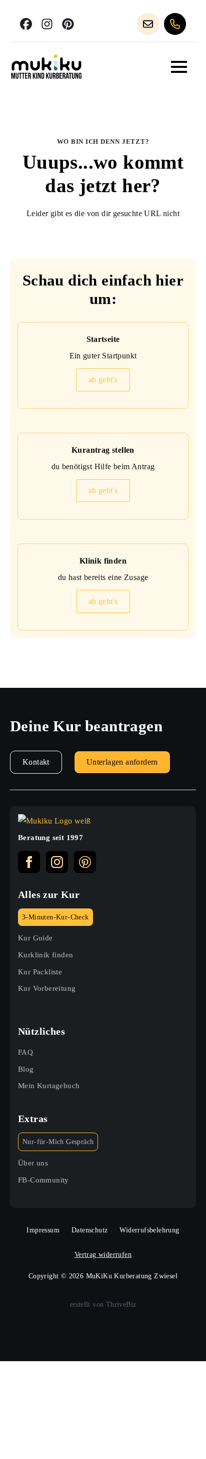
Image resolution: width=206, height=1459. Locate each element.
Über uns (33, 1163)
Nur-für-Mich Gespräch (58, 1142)
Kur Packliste (40, 971)
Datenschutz (90, 1230)
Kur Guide (35, 937)
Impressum (43, 1230)
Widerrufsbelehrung (149, 1230)
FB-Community (43, 1179)
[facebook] (29, 862)
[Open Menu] (179, 67)
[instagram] (57, 862)
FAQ (25, 1052)
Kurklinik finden (45, 954)
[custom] (26, 24)
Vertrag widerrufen (103, 1254)
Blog (26, 1069)
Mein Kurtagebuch (49, 1085)
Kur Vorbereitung (47, 988)
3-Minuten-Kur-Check (55, 917)
